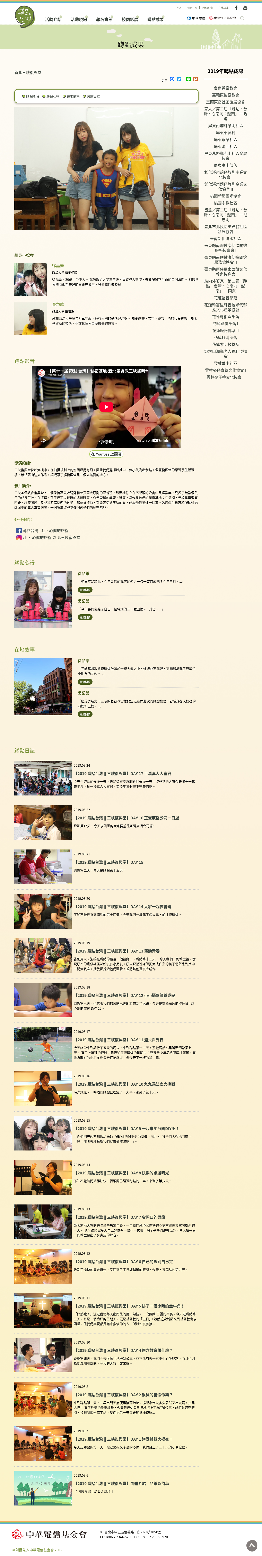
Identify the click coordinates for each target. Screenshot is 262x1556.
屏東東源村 (225, 132)
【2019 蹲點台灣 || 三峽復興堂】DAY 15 (108, 862)
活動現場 (79, 18)
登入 (179, 7)
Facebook (237, 8)
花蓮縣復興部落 (225, 316)
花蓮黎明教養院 (225, 344)
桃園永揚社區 (225, 203)
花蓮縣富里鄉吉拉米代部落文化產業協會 (225, 307)
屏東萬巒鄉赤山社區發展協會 (225, 156)
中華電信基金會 (222, 18)
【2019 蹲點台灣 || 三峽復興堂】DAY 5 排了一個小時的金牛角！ (129, 1306)
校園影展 (130, 18)
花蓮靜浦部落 (225, 337)
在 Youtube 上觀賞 (106, 454)
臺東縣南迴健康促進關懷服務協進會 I (225, 248)
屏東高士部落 (225, 165)
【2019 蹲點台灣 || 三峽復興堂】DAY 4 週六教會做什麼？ (123, 1350)
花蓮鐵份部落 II (225, 330)
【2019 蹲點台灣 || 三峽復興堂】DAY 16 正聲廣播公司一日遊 (126, 817)
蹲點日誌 (93, 96)
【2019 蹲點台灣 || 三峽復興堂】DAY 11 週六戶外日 (119, 1039)
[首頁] (24, 16)
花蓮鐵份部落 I (225, 323)
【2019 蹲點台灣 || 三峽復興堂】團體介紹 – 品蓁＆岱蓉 (121, 1483)
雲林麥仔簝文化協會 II (226, 377)
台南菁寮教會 (225, 88)
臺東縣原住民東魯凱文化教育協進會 (225, 271)
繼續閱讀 (85, 590)
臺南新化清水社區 (225, 238)
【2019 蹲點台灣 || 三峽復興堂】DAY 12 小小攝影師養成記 (124, 995)
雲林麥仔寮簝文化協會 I (225, 370)
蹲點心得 (192, 7)
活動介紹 (53, 18)
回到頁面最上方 (252, 1546)
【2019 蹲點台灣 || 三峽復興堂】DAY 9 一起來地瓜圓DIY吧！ (126, 1128)
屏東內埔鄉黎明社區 (225, 125)
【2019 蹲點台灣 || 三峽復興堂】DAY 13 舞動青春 (117, 951)
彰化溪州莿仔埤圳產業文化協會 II (225, 186)
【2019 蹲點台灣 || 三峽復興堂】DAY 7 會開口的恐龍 (119, 1217)
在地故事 (223, 7)
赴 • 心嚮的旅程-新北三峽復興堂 (51, 537)
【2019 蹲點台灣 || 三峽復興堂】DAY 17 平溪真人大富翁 (122, 773)
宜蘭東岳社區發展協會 (225, 101)
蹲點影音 (207, 7)
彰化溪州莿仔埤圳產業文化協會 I (225, 174)
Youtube (245, 8)
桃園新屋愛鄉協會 (225, 196)
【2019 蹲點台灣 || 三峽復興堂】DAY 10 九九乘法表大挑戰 (124, 1084)
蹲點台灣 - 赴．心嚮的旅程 (46, 530)
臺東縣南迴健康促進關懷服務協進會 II (225, 259)
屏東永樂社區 (225, 139)
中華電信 (196, 18)
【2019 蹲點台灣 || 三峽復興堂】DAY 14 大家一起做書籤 (122, 906)
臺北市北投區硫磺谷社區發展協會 (225, 229)
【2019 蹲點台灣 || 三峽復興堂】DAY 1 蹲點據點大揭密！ (123, 1439)
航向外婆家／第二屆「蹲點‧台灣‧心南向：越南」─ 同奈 (225, 285)
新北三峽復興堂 (28, 72)
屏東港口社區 (225, 146)
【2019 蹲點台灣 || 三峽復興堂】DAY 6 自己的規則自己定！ (125, 1261)
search (242, 18)
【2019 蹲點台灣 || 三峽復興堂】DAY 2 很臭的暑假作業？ (123, 1394)
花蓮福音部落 (225, 297)
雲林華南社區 (225, 363)
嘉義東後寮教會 (225, 95)
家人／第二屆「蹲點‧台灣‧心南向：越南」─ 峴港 (225, 113)
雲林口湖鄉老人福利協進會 (225, 353)
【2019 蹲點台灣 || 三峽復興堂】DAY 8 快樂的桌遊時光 (121, 1172)
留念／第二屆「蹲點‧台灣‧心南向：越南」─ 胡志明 (225, 214)
